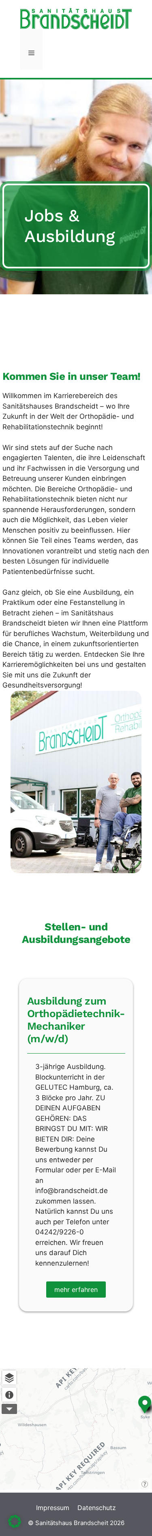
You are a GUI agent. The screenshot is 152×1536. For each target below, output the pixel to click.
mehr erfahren (76, 1289)
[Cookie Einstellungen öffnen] (14, 1525)
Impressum (52, 1508)
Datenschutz (96, 1508)
